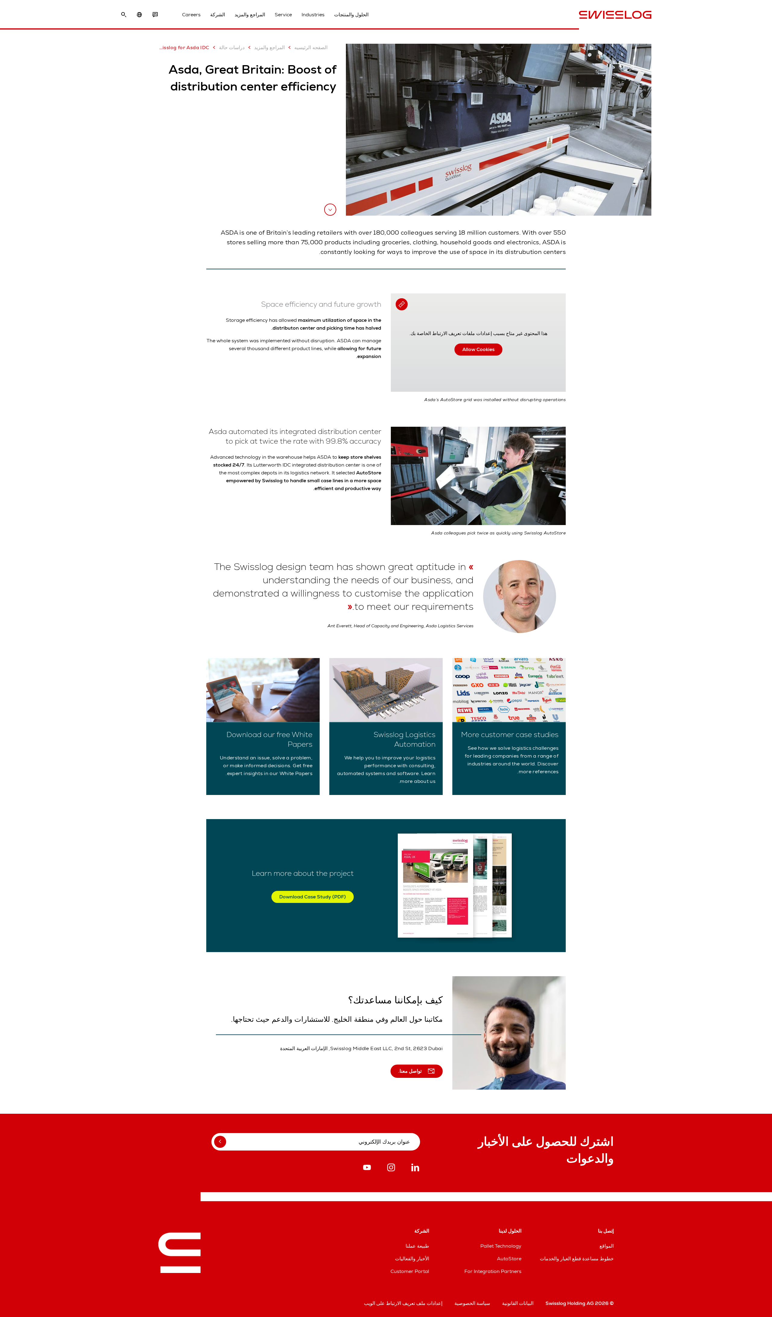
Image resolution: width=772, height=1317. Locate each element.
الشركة (217, 14)
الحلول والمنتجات (351, 14)
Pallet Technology (500, 1246)
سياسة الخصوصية (472, 1303)
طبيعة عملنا (417, 1246)
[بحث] (124, 14)
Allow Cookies (478, 349)
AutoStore (509, 1258)
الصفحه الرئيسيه (310, 47)
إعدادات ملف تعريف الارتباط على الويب (403, 1303)
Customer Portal (410, 1271)
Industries (313, 14)
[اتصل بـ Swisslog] (155, 14)
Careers (191, 14)
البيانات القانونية (517, 1303)
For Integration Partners (492, 1271)
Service (283, 14)
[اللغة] (139, 14)
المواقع (607, 1246)
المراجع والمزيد (250, 14)
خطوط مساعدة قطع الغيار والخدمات (577, 1258)
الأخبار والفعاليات (412, 1258)
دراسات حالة (232, 47)
